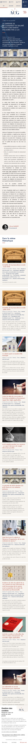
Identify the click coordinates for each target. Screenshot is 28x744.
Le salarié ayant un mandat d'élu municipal (12, 355)
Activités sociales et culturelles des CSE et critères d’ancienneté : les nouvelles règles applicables (13, 636)
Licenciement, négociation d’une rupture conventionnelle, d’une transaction (13, 271)
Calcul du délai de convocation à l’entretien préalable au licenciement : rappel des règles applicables (14, 398)
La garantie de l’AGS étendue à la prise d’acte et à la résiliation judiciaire (12, 487)
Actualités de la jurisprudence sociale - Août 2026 (13, 266)
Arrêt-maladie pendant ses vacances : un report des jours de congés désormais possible (13, 446)
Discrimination (5, 278)
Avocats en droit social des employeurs (11, 319)
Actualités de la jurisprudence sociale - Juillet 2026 (13, 309)
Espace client (25, 3)
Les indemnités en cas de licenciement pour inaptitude (11, 687)
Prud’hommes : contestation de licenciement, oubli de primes (14, 276)
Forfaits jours (18, 318)
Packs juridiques (18, 3)
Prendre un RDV (4, 3)
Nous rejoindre (11, 3)
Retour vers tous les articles (9, 20)
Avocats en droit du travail (13, 39)
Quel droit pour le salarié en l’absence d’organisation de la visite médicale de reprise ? (13, 539)
